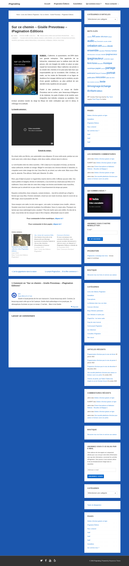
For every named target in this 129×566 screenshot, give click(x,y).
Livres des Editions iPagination (58, 35)
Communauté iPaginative (94, 326)
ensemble (93, 50)
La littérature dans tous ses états (97, 303)
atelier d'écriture (102, 37)
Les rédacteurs (91, 330)
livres (94, 63)
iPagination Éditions (61, 4)
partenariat (91, 73)
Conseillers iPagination (94, 333)
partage (110, 68)
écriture (91, 90)
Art (93, 36)
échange (106, 86)
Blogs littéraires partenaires (95, 310)
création (92, 45)
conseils (105, 41)
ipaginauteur (95, 58)
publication (91, 77)
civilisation (41, 40)
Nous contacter (111, 4)
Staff (88, 134)
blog (95, 41)
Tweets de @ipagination (94, 505)
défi (100, 46)
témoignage (94, 86)
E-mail (89, 229)
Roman (41, 38)
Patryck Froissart (100, 73)
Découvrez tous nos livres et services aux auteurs (102, 275)
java (19, 294)
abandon (89, 36)
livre (89, 63)
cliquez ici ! (59, 218)
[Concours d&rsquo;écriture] (68, 242)
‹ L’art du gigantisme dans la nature (24, 271)
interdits (103, 54)
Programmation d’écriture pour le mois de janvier (101, 360)
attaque (110, 36)
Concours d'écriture (93, 307)
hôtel (88, 54)
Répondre (75, 307)
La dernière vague (109, 59)
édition (31, 38)
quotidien (20, 40)
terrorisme (96, 82)
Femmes (108, 51)
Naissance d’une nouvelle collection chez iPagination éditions (20, 249)
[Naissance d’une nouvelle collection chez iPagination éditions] (22, 240)
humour (114, 51)
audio (90, 40)
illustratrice (92, 54)
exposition (102, 51)
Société (14, 40)
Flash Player (96, 99)
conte (109, 41)
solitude (61, 40)
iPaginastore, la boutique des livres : (98, 256)
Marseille (100, 63)
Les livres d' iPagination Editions (64, 38)
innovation (98, 54)
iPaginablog (14, 4)
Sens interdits (90, 82)
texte (102, 81)
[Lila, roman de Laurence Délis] (45, 243)
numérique (91, 68)
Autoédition (77, 4)
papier (98, 68)
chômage (49, 40)
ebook (36, 38)
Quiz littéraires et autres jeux (95, 314)
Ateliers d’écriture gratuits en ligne (97, 115)
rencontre (101, 77)
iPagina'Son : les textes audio (96, 318)
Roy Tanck (110, 97)
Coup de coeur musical (94, 322)
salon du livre (110, 77)
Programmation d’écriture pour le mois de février (101, 354)
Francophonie (91, 299)
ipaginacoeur (111, 54)
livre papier (48, 38)
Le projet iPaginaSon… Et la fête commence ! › (61, 271)
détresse (104, 46)
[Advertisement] (45, 47)
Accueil (47, 4)
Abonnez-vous (95, 476)
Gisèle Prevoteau (31, 40)
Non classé (90, 337)
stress (55, 40)
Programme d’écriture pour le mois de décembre (101, 366)
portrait (111, 72)
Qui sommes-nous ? (93, 4)
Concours (100, 41)
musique (107, 63)
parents (103, 68)
